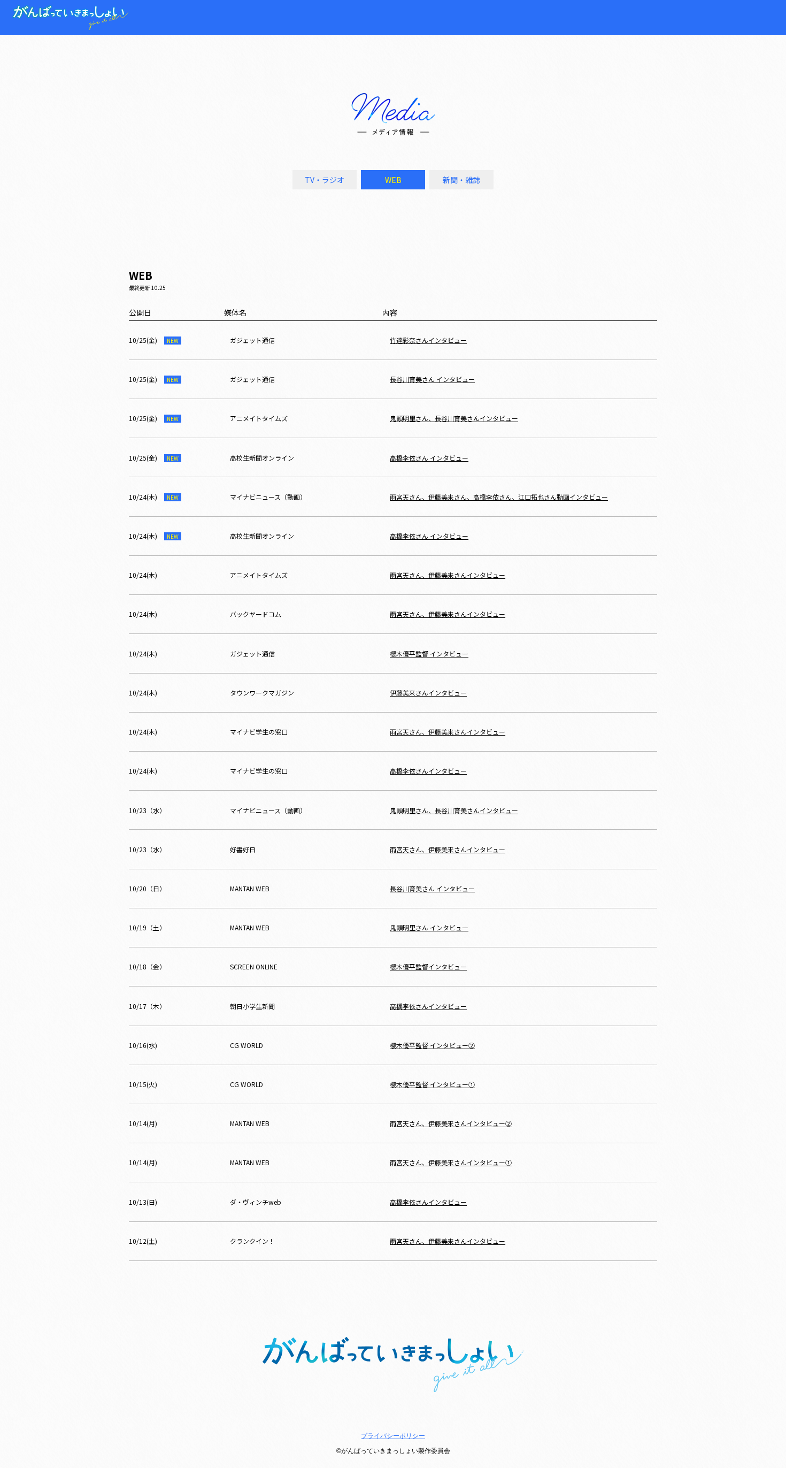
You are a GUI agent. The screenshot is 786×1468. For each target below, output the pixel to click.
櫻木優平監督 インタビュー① (432, 1084)
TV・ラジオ (324, 179)
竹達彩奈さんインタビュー (428, 340)
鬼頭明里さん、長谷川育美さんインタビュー (454, 418)
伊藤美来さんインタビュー (428, 692)
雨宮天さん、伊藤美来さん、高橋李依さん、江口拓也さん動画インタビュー (499, 496)
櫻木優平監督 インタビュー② (432, 1045)
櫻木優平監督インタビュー (428, 966)
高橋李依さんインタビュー (428, 770)
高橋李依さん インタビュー (429, 457)
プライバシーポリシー (393, 1436)
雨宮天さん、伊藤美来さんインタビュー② (451, 1123)
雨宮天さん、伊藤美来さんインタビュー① (451, 1162)
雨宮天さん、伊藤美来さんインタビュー (447, 574)
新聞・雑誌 (461, 179)
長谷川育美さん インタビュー (432, 379)
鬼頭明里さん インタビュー (429, 927)
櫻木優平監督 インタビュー (429, 653)
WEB (393, 179)
